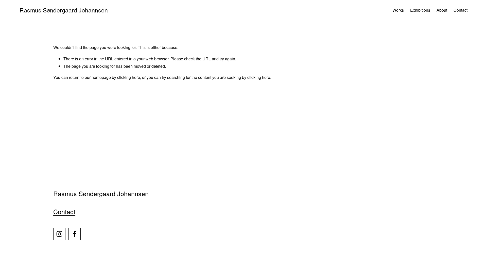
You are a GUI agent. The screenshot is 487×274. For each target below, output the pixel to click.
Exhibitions (420, 10)
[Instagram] (59, 234)
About (442, 10)
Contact (460, 10)
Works (398, 10)
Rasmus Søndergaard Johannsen (64, 10)
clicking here (128, 77)
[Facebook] (74, 234)
